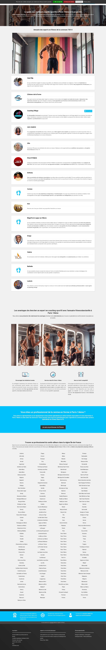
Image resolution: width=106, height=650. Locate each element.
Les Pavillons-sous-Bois (42, 560)
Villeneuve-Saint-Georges (84, 573)
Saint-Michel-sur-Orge (84, 496)
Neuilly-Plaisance (63, 496)
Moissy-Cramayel (63, 464)
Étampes (42, 458)
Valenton (84, 549)
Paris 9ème (63, 581)
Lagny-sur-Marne (43, 522)
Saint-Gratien (84, 488)
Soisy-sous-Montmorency (84, 525)
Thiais (84, 538)
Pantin (63, 528)
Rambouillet (84, 456)
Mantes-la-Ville (42, 592)
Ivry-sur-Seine (42, 509)
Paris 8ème (63, 578)
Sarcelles (84, 506)
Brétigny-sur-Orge (21, 504)
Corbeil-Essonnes (22, 570)
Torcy (84, 541)
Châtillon (22, 533)
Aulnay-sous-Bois (22, 474)
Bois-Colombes (21, 488)
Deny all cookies (69, 1)
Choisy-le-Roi (22, 552)
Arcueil (21, 461)
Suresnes (84, 533)
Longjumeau (42, 578)
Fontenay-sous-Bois (42, 469)
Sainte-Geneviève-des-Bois (84, 480)
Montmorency (63, 480)
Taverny (84, 536)
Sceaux (84, 517)
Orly (63, 514)
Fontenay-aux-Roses (42, 466)
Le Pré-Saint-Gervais (42, 546)
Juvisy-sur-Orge (42, 514)
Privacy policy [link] (87, 1)
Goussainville (43, 496)
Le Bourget (42, 528)
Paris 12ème (63, 538)
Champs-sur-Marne (21, 525)
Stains (84, 528)
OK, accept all (58, 1)
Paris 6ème (63, 573)
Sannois (84, 504)
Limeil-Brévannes (43, 570)
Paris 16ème (63, 546)
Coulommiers (22, 576)
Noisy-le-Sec (63, 512)
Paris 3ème (63, 565)
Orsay (63, 517)
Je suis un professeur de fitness (53, 427)
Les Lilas (43, 554)
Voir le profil (89, 111)
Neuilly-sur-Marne (63, 498)
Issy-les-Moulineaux (42, 506)
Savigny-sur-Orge (84, 514)
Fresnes (42, 474)
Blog (13, 643)
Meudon (63, 458)
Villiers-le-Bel (84, 584)
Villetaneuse (84, 581)
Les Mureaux (43, 557)
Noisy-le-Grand (63, 509)
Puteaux (84, 453)
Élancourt (21, 597)
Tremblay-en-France (84, 546)
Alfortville (21, 456)
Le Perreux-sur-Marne (42, 538)
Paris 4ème (63, 568)
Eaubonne (21, 594)
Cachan (21, 517)
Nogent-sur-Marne (63, 504)
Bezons (21, 482)
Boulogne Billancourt (21, 498)
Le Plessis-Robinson (42, 541)
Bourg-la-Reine (21, 501)
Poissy (63, 589)
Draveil (21, 592)
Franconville (42, 472)
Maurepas (42, 597)
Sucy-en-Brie (84, 530)
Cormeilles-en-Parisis (22, 573)
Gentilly (42, 488)
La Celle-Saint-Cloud (42, 517)
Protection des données (17, 640)
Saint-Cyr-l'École (84, 474)
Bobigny (22, 485)
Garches (42, 480)
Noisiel (63, 506)
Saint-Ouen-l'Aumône (84, 498)
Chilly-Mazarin (21, 549)
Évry (43, 461)
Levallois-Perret (42, 565)
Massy (42, 594)
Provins (63, 597)
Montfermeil (63, 469)
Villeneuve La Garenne (84, 568)
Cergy (21, 520)
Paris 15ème (63, 544)
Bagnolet (22, 480)
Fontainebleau (42, 464)
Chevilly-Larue (21, 546)
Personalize (79, 1)
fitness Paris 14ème (44, 640)
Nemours (63, 493)
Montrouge (63, 485)
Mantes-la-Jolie (42, 589)
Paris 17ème (63, 549)
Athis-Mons (21, 469)
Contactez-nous (15, 645)
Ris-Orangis (84, 458)
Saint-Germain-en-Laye (84, 485)
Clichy (21, 557)
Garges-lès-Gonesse (42, 482)
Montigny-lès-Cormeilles (63, 477)
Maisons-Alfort (42, 581)
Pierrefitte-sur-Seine (63, 584)
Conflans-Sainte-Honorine (22, 568)
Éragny (42, 453)
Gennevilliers (43, 485)
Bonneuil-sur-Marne (21, 496)
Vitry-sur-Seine (84, 594)
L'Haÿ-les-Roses (42, 568)
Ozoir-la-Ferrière (63, 522)
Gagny (42, 477)
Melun (63, 456)
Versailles (84, 557)
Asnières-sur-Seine (21, 466)
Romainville (84, 464)
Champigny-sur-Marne (21, 522)
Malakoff (42, 586)
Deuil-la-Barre (22, 586)
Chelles (21, 541)
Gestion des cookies (16, 641)
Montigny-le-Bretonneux (63, 474)
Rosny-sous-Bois (84, 466)
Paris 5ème (63, 570)
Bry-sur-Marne (21, 512)
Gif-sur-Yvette (42, 490)
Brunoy (21, 509)
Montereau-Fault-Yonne (63, 466)
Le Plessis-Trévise (42, 544)
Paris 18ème (63, 552)
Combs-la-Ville (21, 565)
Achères (22, 453)
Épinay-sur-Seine (22, 600)
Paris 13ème (63, 541)
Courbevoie (21, 578)
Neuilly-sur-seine (63, 501)
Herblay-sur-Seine (42, 501)
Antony (21, 458)
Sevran (84, 520)
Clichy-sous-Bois (22, 560)
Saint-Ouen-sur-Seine (84, 501)
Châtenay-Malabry (21, 530)
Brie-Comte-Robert (21, 506)
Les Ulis (42, 562)
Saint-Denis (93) (84, 477)
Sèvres (84, 522)
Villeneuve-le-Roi (84, 570)
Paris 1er (63, 557)
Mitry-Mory (63, 461)
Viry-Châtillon (84, 592)
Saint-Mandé (84, 490)
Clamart (22, 554)
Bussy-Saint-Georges (22, 514)
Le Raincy (42, 549)
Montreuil (63, 482)
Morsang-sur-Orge (63, 488)
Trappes (84, 544)
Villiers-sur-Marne (84, 586)
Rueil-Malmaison (84, 469)
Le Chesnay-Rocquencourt (42, 530)
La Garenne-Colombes (42, 520)
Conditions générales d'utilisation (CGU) (20, 638)
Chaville (21, 538)
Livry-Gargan (42, 573)
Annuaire (14, 634)
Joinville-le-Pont (42, 512)
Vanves (84, 552)
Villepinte (84, 578)
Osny (63, 520)
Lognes (42, 576)
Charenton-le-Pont (21, 528)
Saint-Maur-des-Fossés (84, 493)
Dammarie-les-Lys (21, 584)
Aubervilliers (21, 472)
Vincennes (84, 589)
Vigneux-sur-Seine (84, 560)
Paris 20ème (63, 560)
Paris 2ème (63, 562)
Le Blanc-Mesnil (42, 525)
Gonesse (43, 493)
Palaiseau (63, 525)
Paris (63, 530)
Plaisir (63, 586)
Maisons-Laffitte (42, 584)
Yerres (84, 597)
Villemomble (84, 565)
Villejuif (84, 562)
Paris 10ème (63, 533)
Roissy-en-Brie (84, 461)
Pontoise (63, 594)
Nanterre (63, 490)
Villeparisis (84, 576)
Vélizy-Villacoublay (84, 554)
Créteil (21, 581)
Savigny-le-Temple (84, 512)
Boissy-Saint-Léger (21, 490)
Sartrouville (84, 509)
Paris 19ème (63, 554)
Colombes (21, 562)
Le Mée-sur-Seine (43, 536)
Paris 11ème (63, 536)
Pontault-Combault (63, 592)
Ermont (42, 456)
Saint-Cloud (84, 472)
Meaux (63, 453)
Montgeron (63, 472)
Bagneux (22, 477)
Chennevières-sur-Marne (21, 544)
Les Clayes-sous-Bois (43, 552)
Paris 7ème (63, 576)
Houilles (42, 504)
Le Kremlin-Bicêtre (42, 533)
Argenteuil (21, 464)
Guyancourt (42, 498)
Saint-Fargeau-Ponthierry (84, 482)
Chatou (21, 536)
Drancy (21, 589)
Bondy (21, 493)
